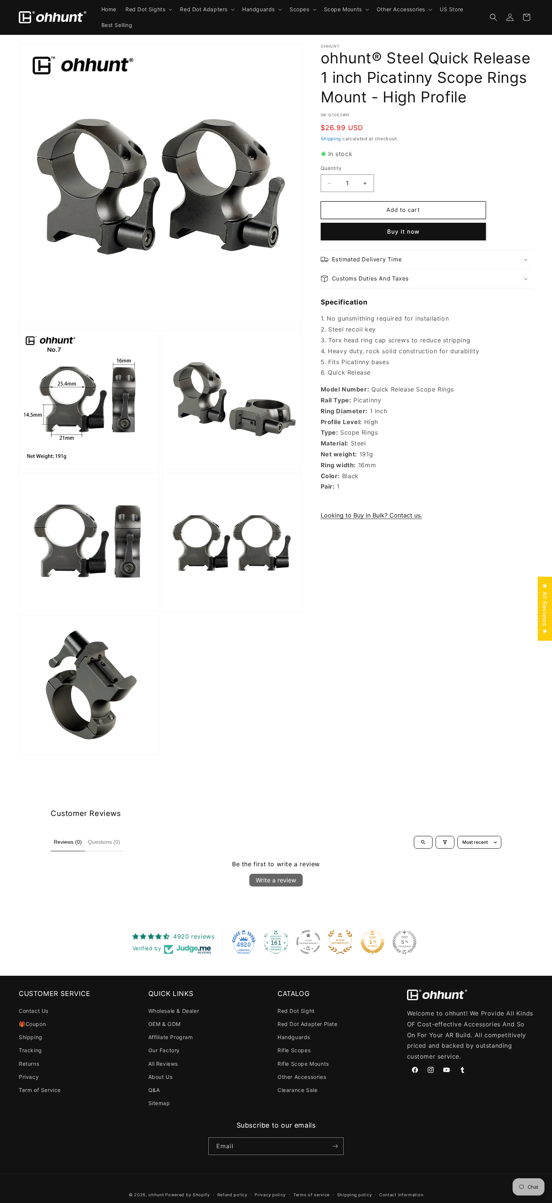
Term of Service (40, 1090)
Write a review (276, 880)
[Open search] (423, 842)
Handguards (294, 1037)
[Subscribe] (335, 1146)
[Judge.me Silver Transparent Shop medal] (308, 942)
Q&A (154, 1090)
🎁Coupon (32, 1024)
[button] (148, 9)
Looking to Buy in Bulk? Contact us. (371, 515)
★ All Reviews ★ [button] (545, 609)
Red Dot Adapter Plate (308, 1024)
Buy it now (403, 231)
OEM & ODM (164, 1024)
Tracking (30, 1050)
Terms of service (311, 1194)
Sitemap (159, 1103)
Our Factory (164, 1050)
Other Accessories (302, 1077)
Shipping (331, 138)
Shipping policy (354, 1194)
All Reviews (163, 1063)
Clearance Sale (297, 1090)
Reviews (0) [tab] (68, 842)
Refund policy (232, 1194)
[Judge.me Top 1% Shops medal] (372, 942)
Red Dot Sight (296, 1011)
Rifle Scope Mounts (303, 1063)
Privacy (29, 1077)
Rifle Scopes (294, 1050)
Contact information (401, 1194)
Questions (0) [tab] (104, 842)
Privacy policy (270, 1194)
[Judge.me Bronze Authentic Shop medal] (340, 942)
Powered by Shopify (187, 1194)
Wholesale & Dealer (173, 1011)
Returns (29, 1063)
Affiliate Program (170, 1037)
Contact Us (33, 1011)
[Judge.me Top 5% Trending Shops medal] (404, 942)
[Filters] (445, 842)
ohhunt (156, 1194)
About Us (160, 1077)
